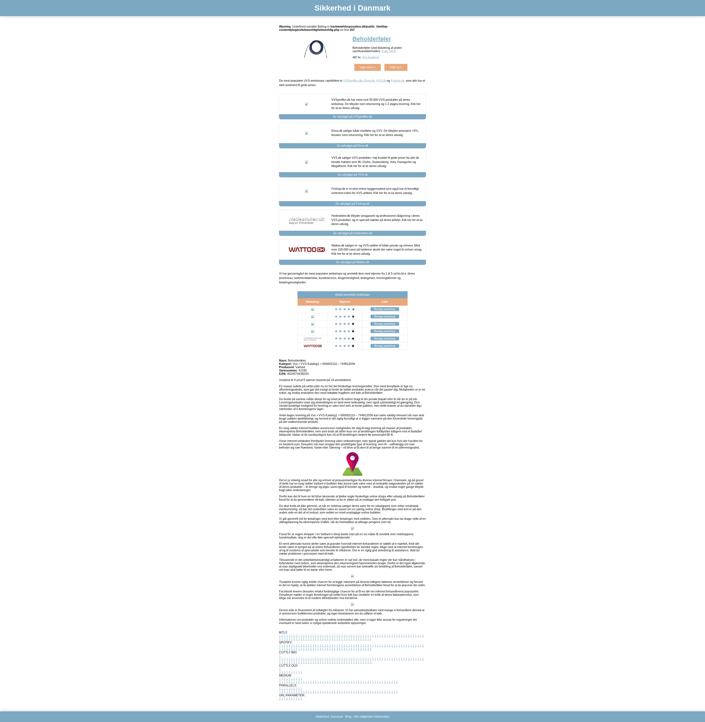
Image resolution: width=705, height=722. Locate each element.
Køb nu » (396, 67)
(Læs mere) (389, 51)
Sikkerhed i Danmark (352, 8)
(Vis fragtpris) (370, 57)
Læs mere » (367, 67)
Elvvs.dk (369, 80)
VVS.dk (381, 80)
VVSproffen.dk (352, 80)
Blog (348, 716)
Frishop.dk (397, 80)
